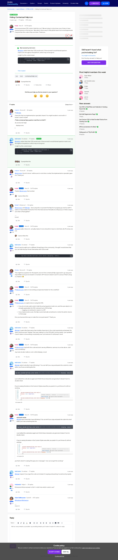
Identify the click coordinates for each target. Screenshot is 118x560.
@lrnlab (18, 113)
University (65, 3)
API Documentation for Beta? (88, 127)
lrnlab (16, 26)
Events (46, 3)
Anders (17, 270)
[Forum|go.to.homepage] (12, 3)
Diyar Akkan (87, 75)
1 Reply (81, 116)
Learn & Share (20, 9)
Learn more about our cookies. (91, 548)
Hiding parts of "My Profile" (87, 132)
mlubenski (18, 484)
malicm (17, 110)
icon (21, 76)
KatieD (17, 205)
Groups (40, 3)
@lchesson (25, 500)
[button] (94, 3)
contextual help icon (31, 76)
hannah (86, 91)
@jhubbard (18, 500)
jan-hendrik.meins (89, 81)
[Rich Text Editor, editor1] (41, 534)
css (17, 76)
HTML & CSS (29, 9)
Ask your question (93, 62)
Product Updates (55, 3)
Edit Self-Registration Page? (87, 114)
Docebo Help (74, 3)
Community (10, 9)
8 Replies (81, 134)
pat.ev (86, 97)
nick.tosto (18, 139)
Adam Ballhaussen (20, 497)
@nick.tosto (18, 173)
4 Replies (82, 111)
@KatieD (17, 229)
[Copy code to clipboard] (68, 59)
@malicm (21, 50)
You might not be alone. (89, 55)
